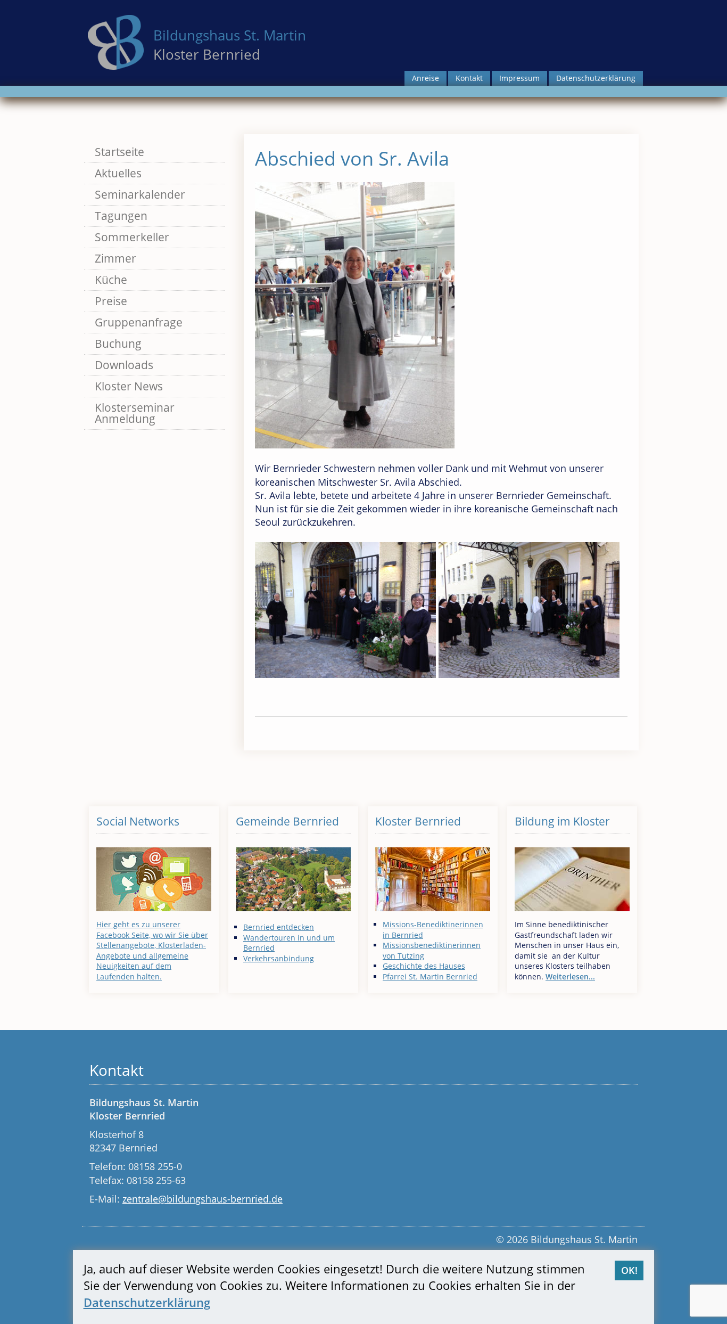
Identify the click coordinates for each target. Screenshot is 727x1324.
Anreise (425, 78)
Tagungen (121, 215)
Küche (111, 279)
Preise (111, 300)
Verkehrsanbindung (278, 958)
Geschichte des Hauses (424, 966)
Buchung (118, 343)
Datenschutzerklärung (595, 78)
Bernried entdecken (278, 927)
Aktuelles (118, 173)
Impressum (519, 78)
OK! (629, 1270)
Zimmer (115, 258)
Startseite (119, 151)
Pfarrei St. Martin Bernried (430, 976)
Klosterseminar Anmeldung (135, 413)
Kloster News (129, 386)
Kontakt (469, 78)
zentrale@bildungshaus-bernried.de (202, 1198)
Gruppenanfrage (139, 322)
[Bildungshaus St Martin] (116, 41)
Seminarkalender (140, 194)
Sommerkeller (132, 237)
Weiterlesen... (570, 976)
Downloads (124, 364)
